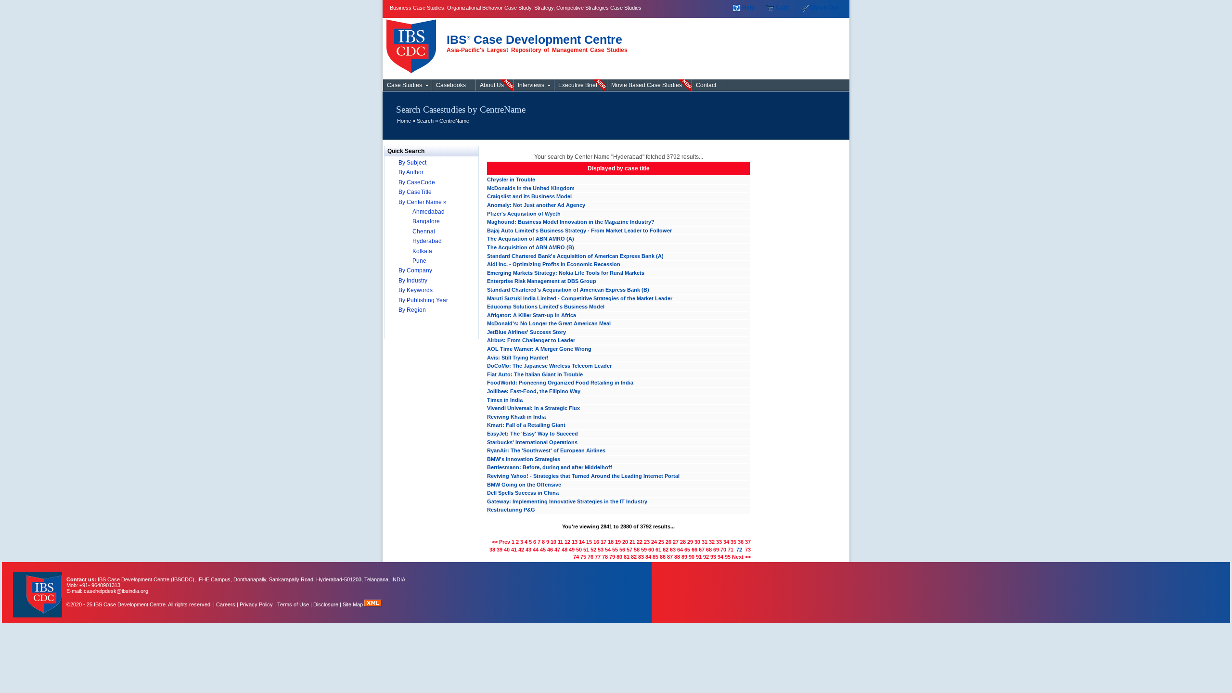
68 (709, 549)
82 (634, 557)
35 (733, 542)
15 (589, 542)
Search (425, 121)
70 (723, 549)
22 (639, 542)
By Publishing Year (423, 300)
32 (712, 542)
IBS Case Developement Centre (38, 588)
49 (572, 549)
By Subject (412, 162)
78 (605, 557)
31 (704, 542)
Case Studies (413, 42)
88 (677, 557)
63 (673, 549)
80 (619, 557)
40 (507, 549)
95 (728, 557)
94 (720, 557)
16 (596, 542)
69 (716, 549)
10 (553, 542)
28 (683, 542)
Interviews (531, 85)
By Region (412, 310)
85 (655, 557)
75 (583, 557)
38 (492, 549)
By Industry (412, 280)
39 (499, 549)
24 (654, 542)
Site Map (353, 604)
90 (691, 557)
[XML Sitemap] (373, 604)
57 (629, 549)
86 (663, 557)
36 (741, 542)
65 (687, 549)
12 (567, 542)
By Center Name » (422, 202)
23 (647, 542)
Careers (225, 604)
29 (690, 542)
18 (611, 542)
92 (706, 557)
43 (528, 549)
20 (625, 542)
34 (726, 542)
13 (575, 542)
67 (702, 549)
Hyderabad (427, 241)
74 (576, 557)
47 (557, 549)
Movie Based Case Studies (646, 85)
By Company (415, 270)
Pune (419, 260)
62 (665, 549)
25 (661, 542)
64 (680, 549)
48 (564, 549)
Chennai (423, 231)
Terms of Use (293, 604)
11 (560, 542)
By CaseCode (416, 182)
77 (598, 557)
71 (730, 549)
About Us (492, 85)
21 (632, 542)
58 (637, 549)
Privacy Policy (256, 604)
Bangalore (426, 221)
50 (579, 549)
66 (694, 549)
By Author (411, 172)
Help (748, 7)
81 (626, 557)
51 (586, 549)
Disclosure (325, 604)
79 (612, 557)
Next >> (741, 557)
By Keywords (415, 290)
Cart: (783, 7)
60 (651, 549)
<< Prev (501, 542)
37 (748, 542)
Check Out (823, 7)
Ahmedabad (428, 211)
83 (641, 557)
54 (608, 549)
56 (622, 549)
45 (543, 549)
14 (582, 542)
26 (668, 542)
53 (600, 549)
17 (603, 542)
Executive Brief (577, 85)
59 (644, 549)
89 (684, 557)
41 (514, 549)
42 (521, 549)
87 (670, 557)
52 (593, 549)
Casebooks (451, 85)
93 (713, 557)
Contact (706, 85)
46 (550, 549)
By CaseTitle (415, 192)
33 (719, 542)
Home (404, 121)
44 (536, 549)
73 (748, 549)
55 (615, 549)
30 (697, 542)
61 (658, 549)
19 (618, 542)
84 (648, 557)
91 (699, 557)
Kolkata (422, 251)
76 (590, 557)
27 (676, 542)
